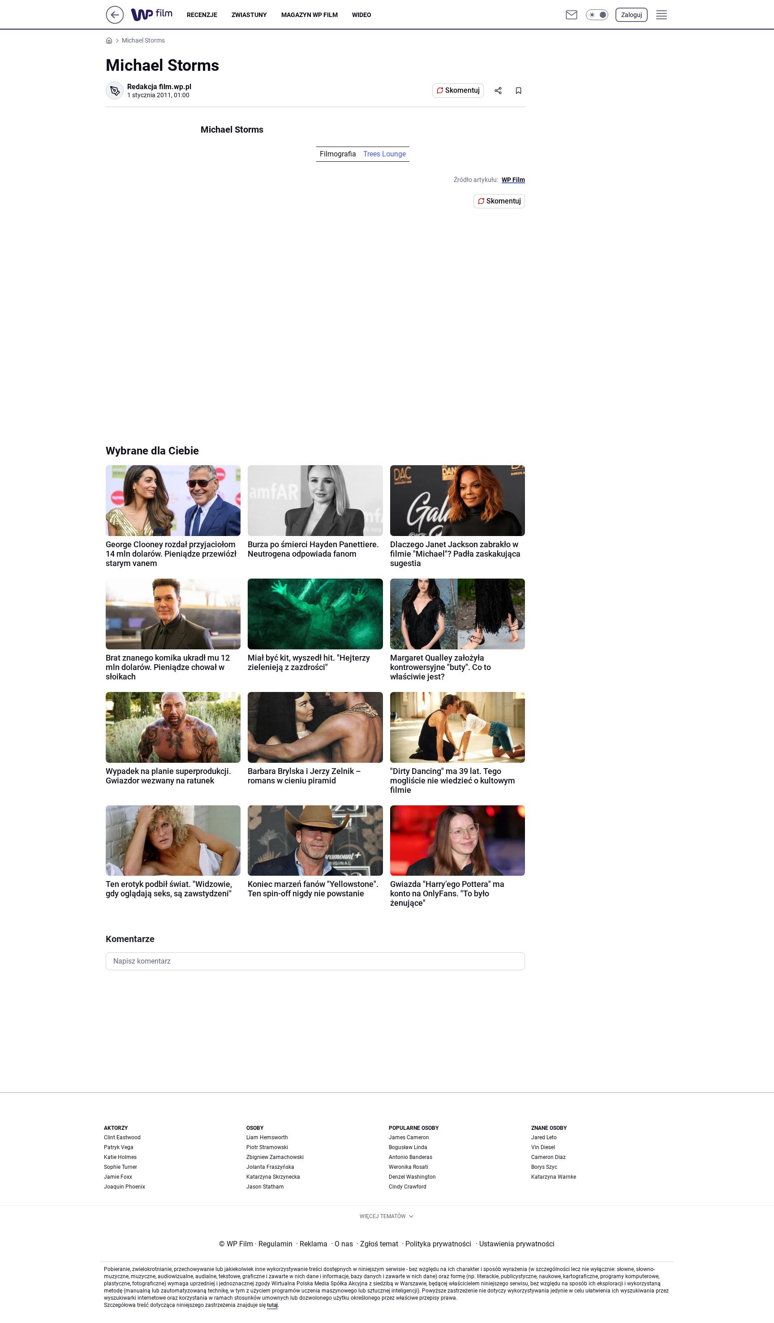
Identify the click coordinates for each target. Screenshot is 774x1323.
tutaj (272, 1305)
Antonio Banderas (410, 1157)
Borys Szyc (544, 1167)
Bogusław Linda (408, 1147)
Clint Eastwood (122, 1137)
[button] (597, 14)
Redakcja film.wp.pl (159, 86)
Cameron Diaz (548, 1157)
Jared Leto (544, 1137)
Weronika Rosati (408, 1167)
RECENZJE (202, 14)
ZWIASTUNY (249, 14)
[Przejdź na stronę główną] (115, 21)
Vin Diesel (543, 1147)
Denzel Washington (412, 1177)
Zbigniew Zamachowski (275, 1157)
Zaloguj (631, 14)
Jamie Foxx (118, 1177)
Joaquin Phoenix (124, 1187)
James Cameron (409, 1137)
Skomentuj (462, 90)
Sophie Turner (120, 1167)
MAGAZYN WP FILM (309, 14)
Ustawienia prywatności (515, 1244)
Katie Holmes (120, 1157)
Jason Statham (265, 1187)
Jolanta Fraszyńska (270, 1167)
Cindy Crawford (407, 1187)
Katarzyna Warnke (553, 1177)
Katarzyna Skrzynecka (273, 1177)
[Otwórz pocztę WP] (571, 15)
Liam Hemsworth (267, 1137)
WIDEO (361, 14)
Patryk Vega (118, 1147)
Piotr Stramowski (267, 1147)
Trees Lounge (384, 154)
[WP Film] (159, 15)
